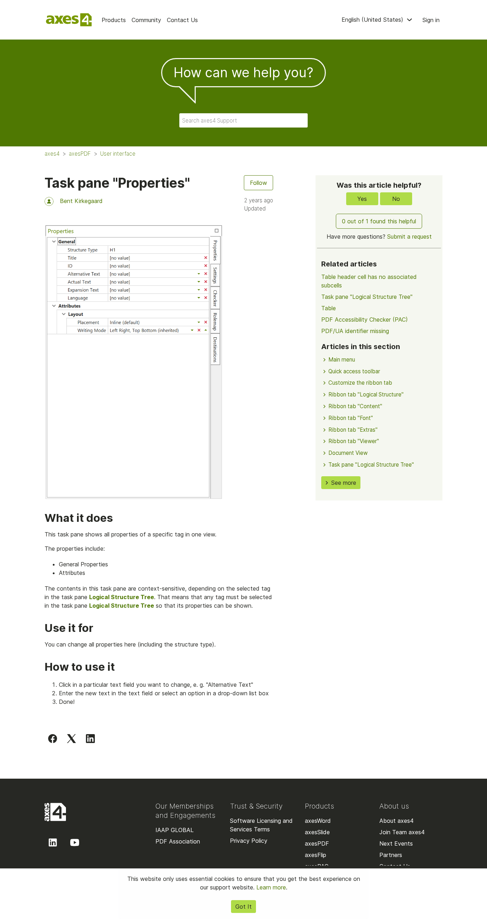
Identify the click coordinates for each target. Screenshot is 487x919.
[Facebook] (53, 738)
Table (328, 308)
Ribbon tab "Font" (350, 418)
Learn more (271, 887)
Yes (362, 198)
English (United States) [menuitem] (373, 19)
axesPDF (80, 153)
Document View (348, 453)
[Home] (69, 19)
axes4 (52, 153)
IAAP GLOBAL (174, 830)
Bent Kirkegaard (81, 200)
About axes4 (396, 820)
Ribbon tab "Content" (355, 406)
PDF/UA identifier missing (355, 330)
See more (343, 482)
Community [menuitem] (146, 20)
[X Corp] (71, 738)
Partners (390, 854)
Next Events (396, 843)
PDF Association (177, 841)
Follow (258, 182)
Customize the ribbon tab (360, 382)
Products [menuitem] (114, 20)
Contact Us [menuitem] (182, 20)
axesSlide (317, 832)
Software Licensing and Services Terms (261, 825)
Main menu (341, 359)
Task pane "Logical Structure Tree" (366, 296)
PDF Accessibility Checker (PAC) (364, 319)
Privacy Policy (248, 840)
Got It (243, 906)
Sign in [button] (431, 20)
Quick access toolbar (354, 371)
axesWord (318, 820)
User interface (117, 153)
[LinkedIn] (90, 738)
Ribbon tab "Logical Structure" (366, 394)
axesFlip (315, 854)
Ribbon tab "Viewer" (353, 441)
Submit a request (409, 236)
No (396, 198)
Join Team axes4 (402, 832)
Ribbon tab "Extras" (353, 429)
